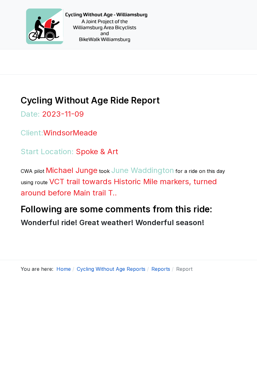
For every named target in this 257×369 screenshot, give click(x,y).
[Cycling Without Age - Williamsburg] (86, 24)
